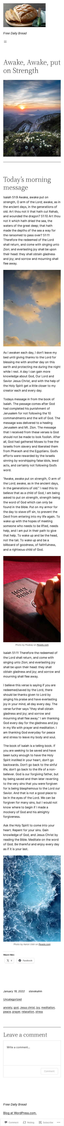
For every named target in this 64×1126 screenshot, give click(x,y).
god (16, 1007)
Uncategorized (12, 999)
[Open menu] (5, 42)
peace (7, 1011)
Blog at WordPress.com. (20, 1113)
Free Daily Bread (15, 33)
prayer (16, 1011)
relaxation (28, 1011)
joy (38, 1007)
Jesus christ (27, 1007)
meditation (48, 1007)
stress (39, 1011)
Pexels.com (43, 645)
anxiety (7, 1007)
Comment (49, 1071)
